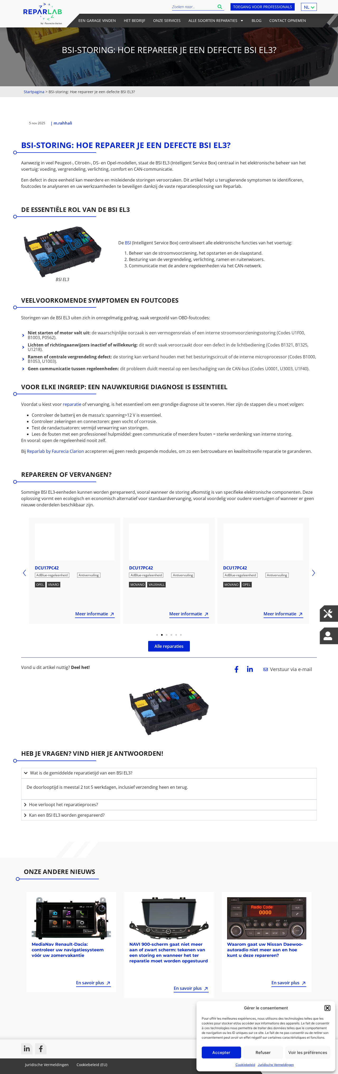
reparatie (72, 404)
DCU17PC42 (47, 568)
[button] (327, 1008)
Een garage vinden (97, 20)
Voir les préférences (307, 1052)
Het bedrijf (134, 20)
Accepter (221, 1052)
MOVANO (137, 584)
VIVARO (53, 584)
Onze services (167, 20)
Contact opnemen (287, 20)
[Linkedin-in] (26, 1048)
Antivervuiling (89, 575)
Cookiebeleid (245, 1065)
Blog (256, 20)
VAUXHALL (157, 584)
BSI (128, 243)
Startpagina (34, 91)
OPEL (40, 584)
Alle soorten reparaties (213, 20)
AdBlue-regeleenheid (52, 575)
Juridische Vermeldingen (276, 1065)
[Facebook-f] (40, 1048)
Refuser (263, 1052)
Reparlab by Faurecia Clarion (56, 451)
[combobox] (193, 6)
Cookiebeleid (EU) (92, 1064)
